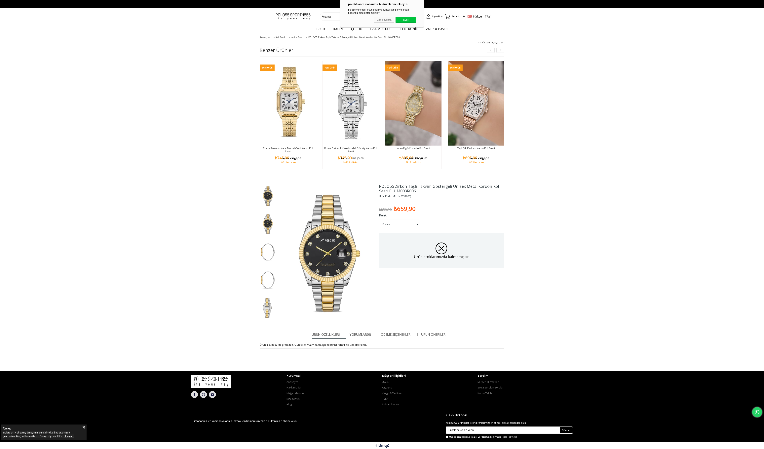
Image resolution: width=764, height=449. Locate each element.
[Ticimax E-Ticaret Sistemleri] (382, 446)
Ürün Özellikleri (326, 334)
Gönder (566, 430)
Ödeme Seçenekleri (396, 334)
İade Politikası (390, 404)
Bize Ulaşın (293, 399)
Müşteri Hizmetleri (488, 382)
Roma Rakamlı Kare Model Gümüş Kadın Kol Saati (350, 149)
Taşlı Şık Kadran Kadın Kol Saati (476, 148)
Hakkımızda (293, 387)
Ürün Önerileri (433, 334)
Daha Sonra (384, 19)
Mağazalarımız (295, 393)
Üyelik (385, 382)
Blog (289, 404)
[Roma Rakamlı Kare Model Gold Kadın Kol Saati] (288, 103)
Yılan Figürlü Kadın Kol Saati (413, 148)
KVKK (385, 399)
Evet (405, 19)
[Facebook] (194, 394)
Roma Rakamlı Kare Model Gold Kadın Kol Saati (288, 149)
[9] (222, 381)
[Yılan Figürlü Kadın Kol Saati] (413, 103)
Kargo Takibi (484, 393)
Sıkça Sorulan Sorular (490, 387)
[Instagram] (203, 394)
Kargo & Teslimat (392, 393)
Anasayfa (292, 382)
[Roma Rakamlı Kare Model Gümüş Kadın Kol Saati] (351, 103)
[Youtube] (212, 394)
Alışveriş (387, 387)
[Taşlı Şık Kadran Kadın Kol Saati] (476, 103)
